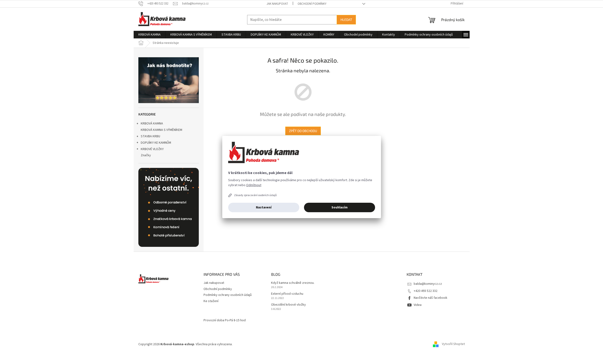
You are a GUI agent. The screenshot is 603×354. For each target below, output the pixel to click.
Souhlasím (339, 207)
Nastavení (264, 207)
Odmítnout (253, 185)
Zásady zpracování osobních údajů (255, 195)
